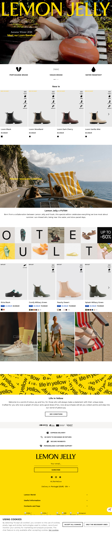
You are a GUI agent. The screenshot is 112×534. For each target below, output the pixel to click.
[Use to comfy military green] (42, 281)
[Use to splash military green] (98, 281)
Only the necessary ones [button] (97, 524)
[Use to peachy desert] (70, 281)
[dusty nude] (38, 310)
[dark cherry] (36, 310)
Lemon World (30, 495)
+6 (40, 309)
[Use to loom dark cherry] (70, 108)
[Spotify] (60, 477)
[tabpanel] (18, 72)
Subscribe (56, 470)
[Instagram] (56, 477)
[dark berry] (90, 310)
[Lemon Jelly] (56, 456)
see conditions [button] (56, 414)
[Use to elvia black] (13, 281)
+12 (68, 309)
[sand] (58, 310)
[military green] (30, 310)
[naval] (92, 310)
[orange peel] (4, 309)
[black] (2, 309)
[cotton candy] (64, 310)
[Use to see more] (56, 176)
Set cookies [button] (54, 530)
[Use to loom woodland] (42, 108)
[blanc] (62, 310)
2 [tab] (57, 79)
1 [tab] (54, 79)
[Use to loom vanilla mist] (98, 108)
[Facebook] (51, 477)
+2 (96, 309)
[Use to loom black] (14, 108)
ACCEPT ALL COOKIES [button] (72, 524)
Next (108, 114)
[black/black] (2, 136)
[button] (14, 123)
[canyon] (34, 310)
